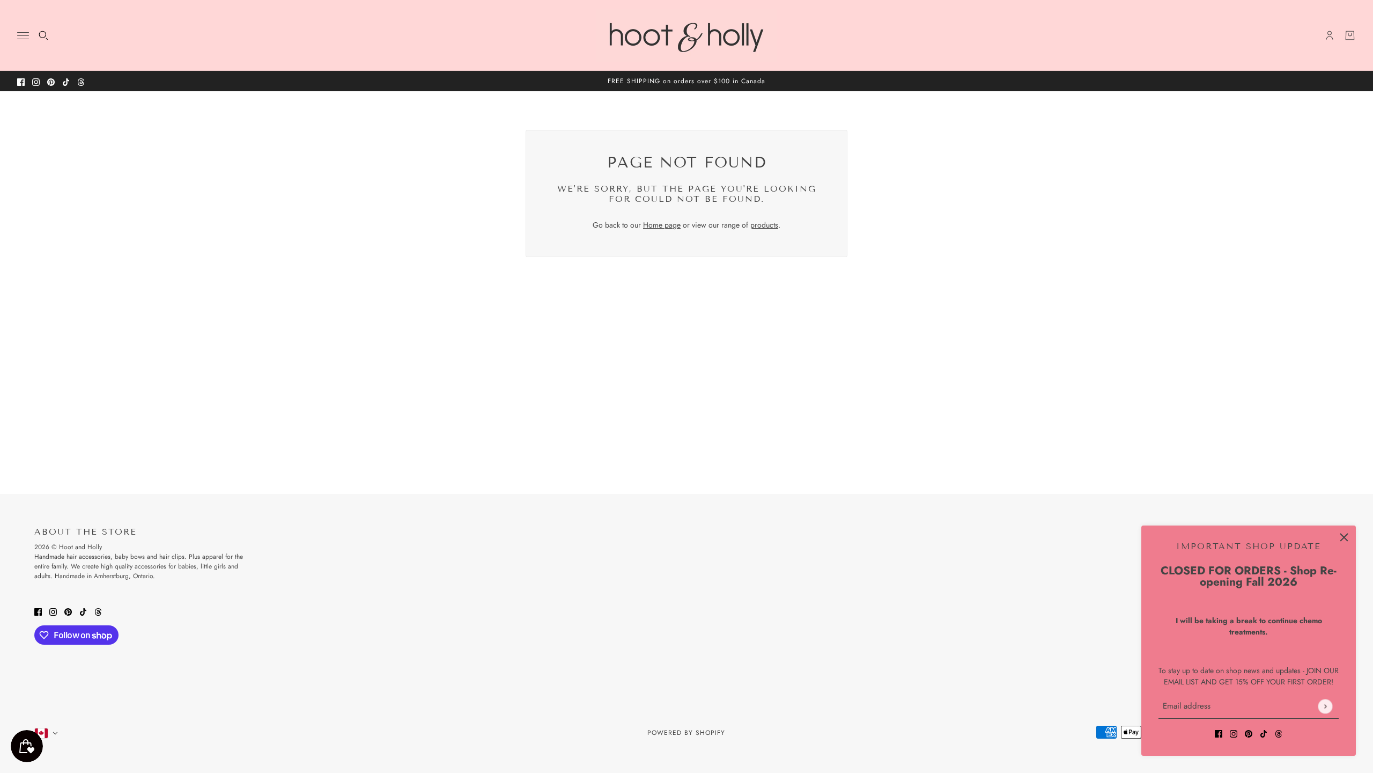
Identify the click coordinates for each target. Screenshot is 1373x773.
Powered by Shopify (686, 733)
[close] (1344, 537)
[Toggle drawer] (23, 35)
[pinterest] (51, 81)
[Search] (43, 35)
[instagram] (36, 81)
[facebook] (21, 81)
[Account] (1329, 35)
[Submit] (1325, 706)
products (764, 225)
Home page (662, 225)
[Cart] (1350, 35)
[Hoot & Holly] (686, 35)
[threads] (81, 81)
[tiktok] (66, 81)
